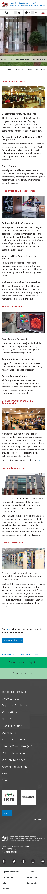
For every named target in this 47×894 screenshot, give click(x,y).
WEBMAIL (38, 819)
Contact (7, 780)
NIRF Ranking (10, 719)
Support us (40, 69)
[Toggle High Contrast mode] (26, 12)
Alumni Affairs (39, 59)
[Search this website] (6, 12)
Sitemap (7, 773)
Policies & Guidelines (15, 753)
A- (30, 12)
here (9, 629)
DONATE (7, 813)
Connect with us (23, 673)
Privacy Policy (31, 883)
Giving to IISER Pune (20, 59)
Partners (20, 69)
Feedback (29, 871)
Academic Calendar (14, 739)
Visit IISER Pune (12, 725)
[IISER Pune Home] (23, 5)
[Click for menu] (43, 12)
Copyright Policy (9, 877)
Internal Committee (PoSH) (18, 746)
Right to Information (11, 871)
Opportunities (10, 698)
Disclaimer (6, 888)
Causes (9, 69)
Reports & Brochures (14, 705)
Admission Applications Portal (13, 654)
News (29, 69)
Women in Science (13, 759)
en (16, 12)
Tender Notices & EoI (14, 691)
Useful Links (9, 732)
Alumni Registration (14, 766)
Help (4, 883)
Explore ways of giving (23, 662)
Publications (9, 712)
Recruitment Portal (33, 654)
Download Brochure (12, 640)
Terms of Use (31, 877)
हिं (19, 12)
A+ (36, 12)
